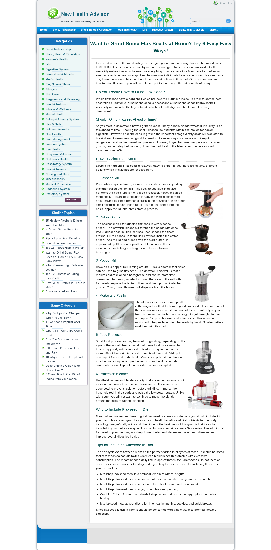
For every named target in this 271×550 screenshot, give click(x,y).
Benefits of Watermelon (61, 243)
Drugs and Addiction (59, 154)
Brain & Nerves (56, 169)
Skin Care (52, 94)
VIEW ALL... (73, 199)
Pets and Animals (57, 129)
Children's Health (57, 159)
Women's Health (127, 29)
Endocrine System (58, 189)
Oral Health (53, 134)
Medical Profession (58, 184)
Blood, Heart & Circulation (96, 29)
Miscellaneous (55, 179)
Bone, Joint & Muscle (191, 29)
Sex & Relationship (64, 29)
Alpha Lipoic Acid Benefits (63, 238)
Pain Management (58, 139)
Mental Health (55, 114)
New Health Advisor (85, 14)
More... (214, 29)
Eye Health (53, 149)
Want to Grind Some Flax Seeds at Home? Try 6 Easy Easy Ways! (64, 256)
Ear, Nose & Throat (58, 84)
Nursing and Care (57, 174)
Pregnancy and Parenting (63, 99)
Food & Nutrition (56, 104)
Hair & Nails (53, 124)
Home (43, 29)
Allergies (51, 89)
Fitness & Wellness (58, 109)
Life (144, 29)
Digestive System (163, 29)
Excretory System (57, 194)
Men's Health (54, 79)
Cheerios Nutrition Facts (62, 291)
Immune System (56, 144)
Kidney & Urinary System (62, 119)
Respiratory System (59, 164)
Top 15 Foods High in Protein (65, 247)
